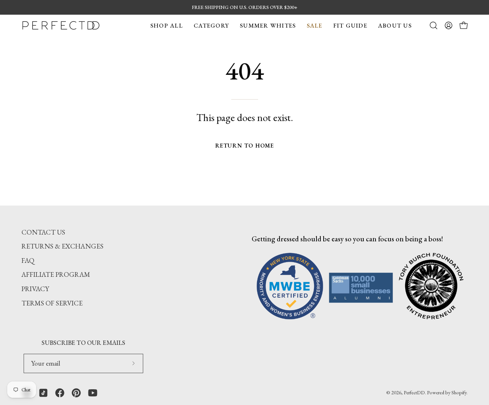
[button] (166, 25)
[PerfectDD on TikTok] (43, 392)
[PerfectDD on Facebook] (59, 392)
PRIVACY (35, 288)
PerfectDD (414, 392)
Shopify (458, 392)
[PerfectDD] (60, 25)
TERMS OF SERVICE (52, 303)
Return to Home (244, 145)
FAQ (27, 260)
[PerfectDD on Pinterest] (76, 392)
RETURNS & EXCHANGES (62, 246)
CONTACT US (43, 232)
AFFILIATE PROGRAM (55, 274)
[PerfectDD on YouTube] (92, 392)
